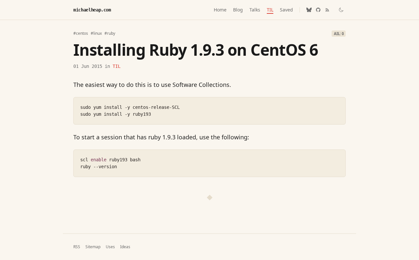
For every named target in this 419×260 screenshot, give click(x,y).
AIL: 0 (339, 33)
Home (220, 10)
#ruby (109, 33)
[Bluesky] (309, 9)
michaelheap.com (92, 9)
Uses (110, 247)
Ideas (125, 247)
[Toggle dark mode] (341, 9)
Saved (286, 10)
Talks (254, 10)
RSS (76, 247)
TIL (270, 10)
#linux (96, 33)
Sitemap (92, 247)
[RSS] (327, 9)
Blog (238, 10)
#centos (80, 33)
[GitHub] (318, 9)
